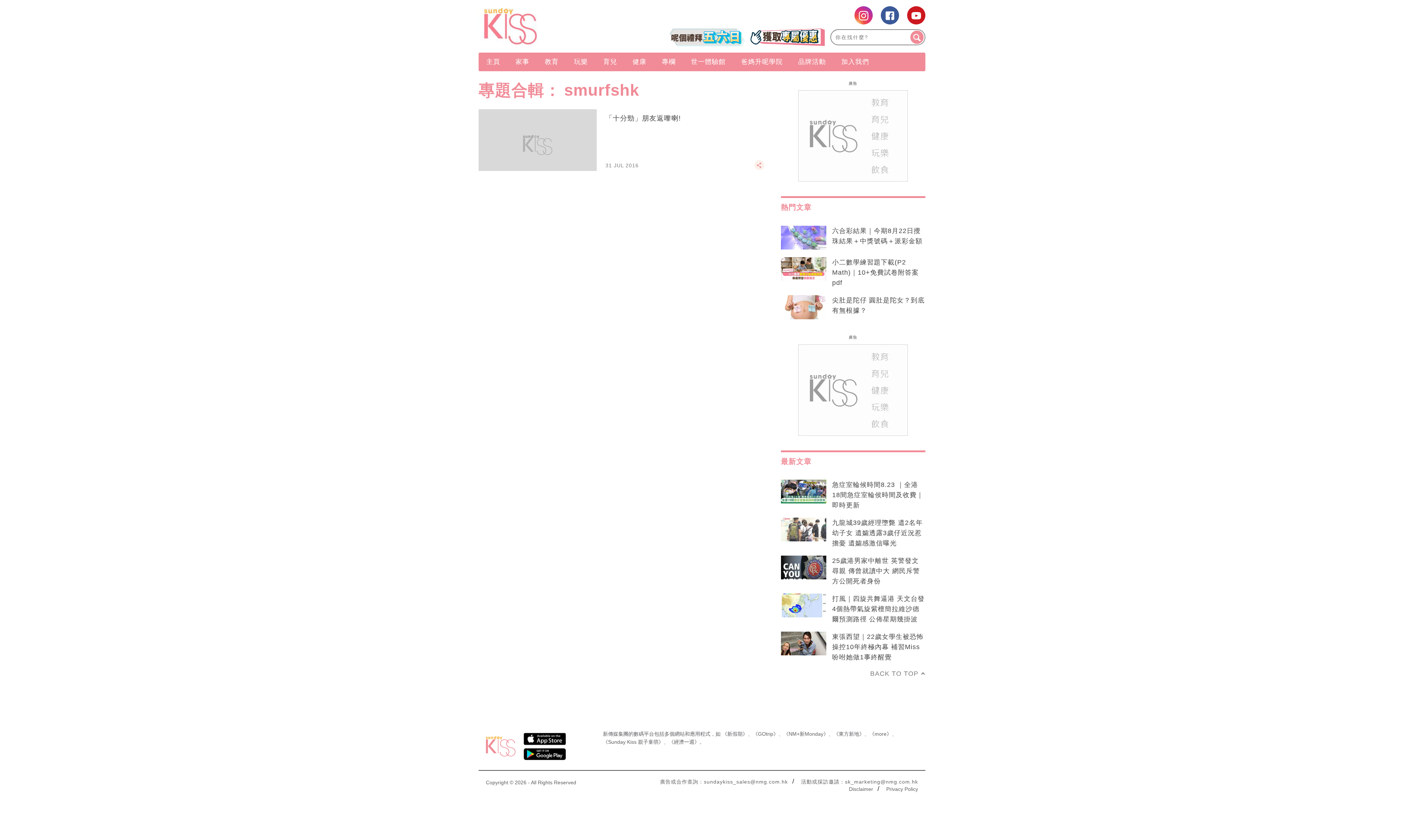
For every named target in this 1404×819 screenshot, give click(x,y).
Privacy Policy (902, 789)
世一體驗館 (708, 61)
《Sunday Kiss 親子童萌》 (633, 742)
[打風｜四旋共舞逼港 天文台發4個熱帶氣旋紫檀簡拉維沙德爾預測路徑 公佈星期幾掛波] (803, 606)
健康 (639, 61)
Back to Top (894, 673)
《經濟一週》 (684, 742)
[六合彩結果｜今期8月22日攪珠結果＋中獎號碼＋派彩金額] (803, 238)
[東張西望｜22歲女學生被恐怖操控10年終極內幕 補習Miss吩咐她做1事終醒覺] (803, 644)
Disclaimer (861, 789)
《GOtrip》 (765, 734)
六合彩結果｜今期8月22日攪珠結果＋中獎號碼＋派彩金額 (877, 236)
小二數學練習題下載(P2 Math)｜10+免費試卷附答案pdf (875, 272)
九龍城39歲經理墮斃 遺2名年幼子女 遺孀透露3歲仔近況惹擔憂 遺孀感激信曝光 (877, 533)
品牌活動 (812, 61)
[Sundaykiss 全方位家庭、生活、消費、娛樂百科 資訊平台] (546, 26)
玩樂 (581, 61)
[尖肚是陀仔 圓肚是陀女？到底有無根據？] (803, 307)
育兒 (610, 61)
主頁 (493, 61)
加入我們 (855, 61)
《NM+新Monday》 (806, 734)
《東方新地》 (849, 734)
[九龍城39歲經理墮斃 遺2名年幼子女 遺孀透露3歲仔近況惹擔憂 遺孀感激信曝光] (803, 530)
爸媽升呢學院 (762, 61)
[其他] (759, 168)
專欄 (669, 61)
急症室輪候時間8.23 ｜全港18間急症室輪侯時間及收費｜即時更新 (878, 495)
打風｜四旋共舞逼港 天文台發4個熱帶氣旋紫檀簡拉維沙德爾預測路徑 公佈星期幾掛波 (878, 609)
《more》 (880, 734)
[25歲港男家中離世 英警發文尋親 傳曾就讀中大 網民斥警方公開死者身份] (803, 568)
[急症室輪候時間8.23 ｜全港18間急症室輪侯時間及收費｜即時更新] (803, 492)
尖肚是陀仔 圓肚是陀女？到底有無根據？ (878, 305)
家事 (522, 61)
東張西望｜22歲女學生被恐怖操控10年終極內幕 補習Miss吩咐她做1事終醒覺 (878, 647)
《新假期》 (735, 734)
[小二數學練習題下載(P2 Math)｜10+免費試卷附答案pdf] (803, 269)
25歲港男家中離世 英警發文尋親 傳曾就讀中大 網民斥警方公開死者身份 (876, 571)
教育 (552, 61)
